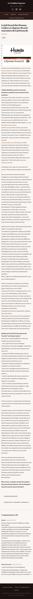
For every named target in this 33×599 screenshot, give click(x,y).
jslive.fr (10, 163)
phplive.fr (4, 163)
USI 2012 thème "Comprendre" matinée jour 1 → (17, 502)
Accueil (6, 14)
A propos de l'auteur (23, 14)
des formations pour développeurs (12, 143)
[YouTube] (20, 9)
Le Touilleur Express (16, 3)
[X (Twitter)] (12, 9)
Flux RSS (16, 590)
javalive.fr (23, 160)
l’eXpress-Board (14, 316)
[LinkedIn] (16, 9)
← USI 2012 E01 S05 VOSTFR (10, 496)
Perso (3, 37)
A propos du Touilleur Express (16, 18)
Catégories (13, 14)
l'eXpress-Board (17, 71)
